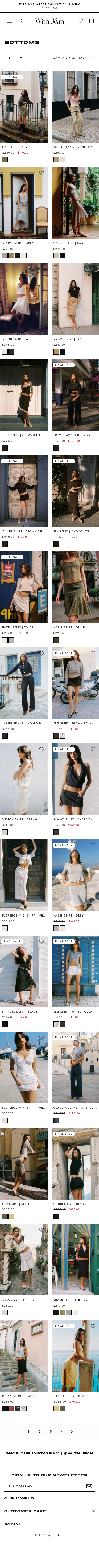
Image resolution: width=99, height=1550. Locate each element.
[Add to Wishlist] (42, 77)
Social (13, 1524)
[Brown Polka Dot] (56, 736)
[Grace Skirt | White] (24, 1260)
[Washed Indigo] (56, 1120)
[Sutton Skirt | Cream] (24, 779)
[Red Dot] (11, 1408)
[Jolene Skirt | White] (24, 299)
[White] (62, 159)
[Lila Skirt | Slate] (24, 1164)
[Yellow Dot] (17, 1408)
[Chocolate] (5, 448)
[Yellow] (11, 1216)
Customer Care (25, 1511)
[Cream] (5, 832)
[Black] (17, 255)
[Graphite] (56, 448)
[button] (91, 20)
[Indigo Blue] (5, 736)
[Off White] (24, 255)
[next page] (71, 1431)
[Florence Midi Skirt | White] (24, 875)
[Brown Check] (5, 544)
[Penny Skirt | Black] (24, 1356)
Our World (19, 1498)
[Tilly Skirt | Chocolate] (24, 395)
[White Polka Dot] (62, 736)
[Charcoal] (11, 352)
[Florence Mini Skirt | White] (24, 1067)
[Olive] (5, 159)
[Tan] (56, 352)
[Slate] (5, 1216)
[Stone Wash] (56, 159)
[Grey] (5, 255)
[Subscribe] (89, 1486)
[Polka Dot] (24, 1408)
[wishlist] (80, 20)
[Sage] (56, 255)
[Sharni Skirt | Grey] (24, 203)
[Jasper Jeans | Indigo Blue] (24, 683)
